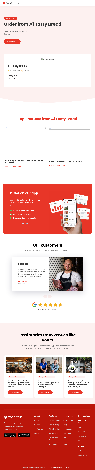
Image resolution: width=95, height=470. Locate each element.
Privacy (67, 467)
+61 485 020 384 (18, 426)
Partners (66, 437)
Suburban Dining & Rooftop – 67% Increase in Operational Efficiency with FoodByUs (78, 384)
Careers (37, 425)
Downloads (67, 429)
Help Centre (68, 433)
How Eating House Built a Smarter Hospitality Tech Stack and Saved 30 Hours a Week (19, 384)
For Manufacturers (68, 443)
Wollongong (82, 440)
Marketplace (54, 444)
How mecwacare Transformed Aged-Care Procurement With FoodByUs (48, 384)
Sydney (80, 428)
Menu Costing (54, 425)
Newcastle (82, 436)
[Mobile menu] (92, 3)
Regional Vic (82, 455)
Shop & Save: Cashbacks (53, 438)
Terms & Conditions (55, 467)
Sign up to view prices (13, 167)
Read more (15, 392)
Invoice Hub (53, 433)
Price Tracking (54, 429)
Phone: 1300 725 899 (11, 429)
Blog (65, 425)
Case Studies (68, 420)
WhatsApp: (8, 426)
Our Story (37, 420)
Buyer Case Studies (17, 377)
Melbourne (82, 451)
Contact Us (38, 429)
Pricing (36, 433)
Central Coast (83, 432)
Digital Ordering (55, 420)
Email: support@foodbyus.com (15, 423)
